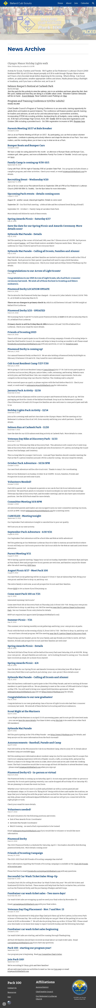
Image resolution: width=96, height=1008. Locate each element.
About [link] (68, 3)
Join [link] (76, 3)
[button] (93, 3)
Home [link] (60, 3)
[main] (48, 49)
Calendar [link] (85, 3)
